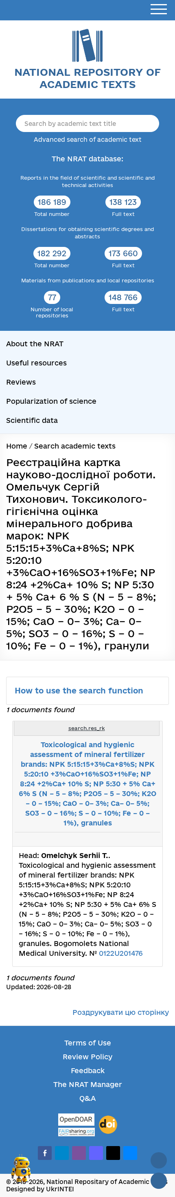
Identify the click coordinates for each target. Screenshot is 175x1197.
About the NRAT (34, 344)
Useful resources (36, 363)
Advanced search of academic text (88, 139)
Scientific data (32, 420)
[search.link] (131, 839)
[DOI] (108, 1124)
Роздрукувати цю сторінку (120, 1012)
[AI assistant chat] (21, 1172)
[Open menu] (159, 9)
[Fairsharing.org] (76, 1132)
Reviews (21, 382)
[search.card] (122, 839)
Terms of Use (87, 1043)
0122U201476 (120, 953)
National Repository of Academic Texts (87, 78)
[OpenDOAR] (76, 1120)
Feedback (88, 1070)
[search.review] (140, 839)
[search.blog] (149, 839)
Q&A (87, 1098)
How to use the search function (80, 690)
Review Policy (87, 1057)
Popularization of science (51, 401)
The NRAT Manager (87, 1084)
